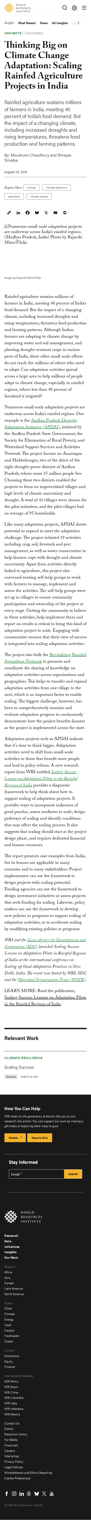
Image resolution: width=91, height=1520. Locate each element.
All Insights (60, 23)
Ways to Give (40, 1138)
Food (7, 1325)
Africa (8, 1272)
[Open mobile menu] (84, 8)
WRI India (10, 1403)
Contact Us (11, 1423)
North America (14, 1294)
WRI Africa (11, 1381)
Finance (9, 1366)
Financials (11, 1445)
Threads (29, 1493)
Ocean (8, 1341)
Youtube (51, 1493)
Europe (9, 1283)
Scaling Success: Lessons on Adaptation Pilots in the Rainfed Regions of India (45, 1001)
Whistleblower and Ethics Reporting (28, 1472)
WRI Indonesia (14, 1408)
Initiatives (12, 1246)
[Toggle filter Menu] (74, 8)
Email (15, 1174)
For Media (11, 1439)
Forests (9, 1330)
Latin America (13, 1288)
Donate (13, 1138)
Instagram (14, 1493)
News (44, 23)
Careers (9, 1450)
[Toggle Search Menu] (64, 8)
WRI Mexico (12, 1414)
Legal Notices (13, 1467)
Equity (8, 1361)
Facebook (6, 1493)
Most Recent (27, 23)
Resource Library (15, 1434)
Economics (11, 1356)
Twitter (44, 1493)
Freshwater (11, 1335)
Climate (31, 187)
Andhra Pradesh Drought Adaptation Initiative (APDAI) (40, 424)
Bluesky (36, 1493)
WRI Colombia (13, 1397)
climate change (39, 196)
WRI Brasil (11, 1386)
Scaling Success (19, 1067)
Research (11, 1235)
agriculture (14, 196)
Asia (7, 1277)
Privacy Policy (13, 1461)
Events (8, 1428)
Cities (8, 1308)
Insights (9, 23)
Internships (11, 1456)
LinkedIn (21, 1493)
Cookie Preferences (17, 1478)
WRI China (11, 1392)
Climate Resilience (56, 187)
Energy (8, 1319)
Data (7, 1241)
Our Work (11, 1257)
